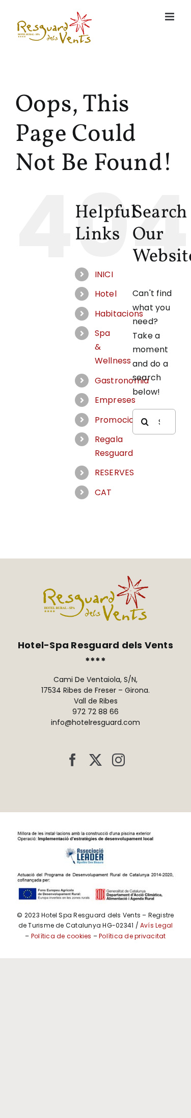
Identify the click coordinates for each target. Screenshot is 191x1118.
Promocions (119, 420)
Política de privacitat (132, 936)
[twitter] (95, 760)
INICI (104, 274)
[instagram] (118, 760)
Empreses (115, 400)
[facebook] (72, 760)
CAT (103, 492)
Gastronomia (122, 380)
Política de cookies (61, 936)
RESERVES (114, 472)
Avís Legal (156, 925)
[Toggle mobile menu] (170, 16)
